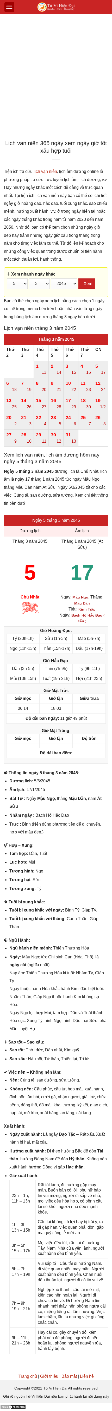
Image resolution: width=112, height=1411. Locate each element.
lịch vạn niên (45, 171)
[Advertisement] (56, 78)
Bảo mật (69, 1376)
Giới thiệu (49, 1376)
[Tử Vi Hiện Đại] (56, 7)
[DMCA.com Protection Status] (13, 1406)
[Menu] (9, 7)
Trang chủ (27, 1376)
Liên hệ (87, 1376)
